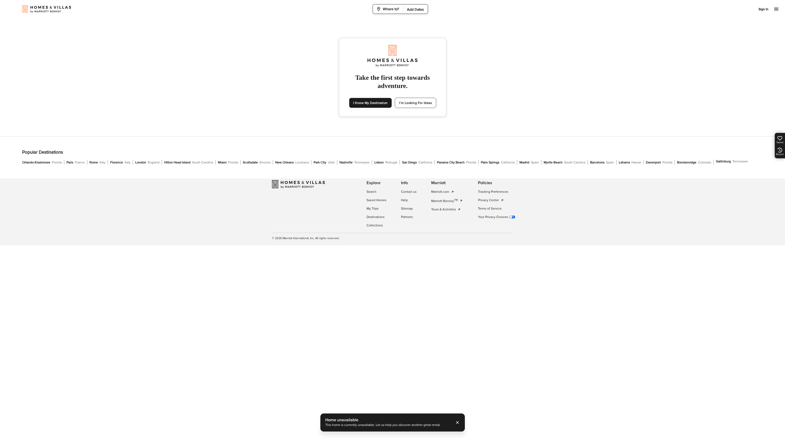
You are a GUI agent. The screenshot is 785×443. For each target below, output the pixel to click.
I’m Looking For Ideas (415, 103)
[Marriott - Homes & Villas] (298, 184)
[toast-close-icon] (457, 422)
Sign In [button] (763, 9)
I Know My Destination (370, 103)
